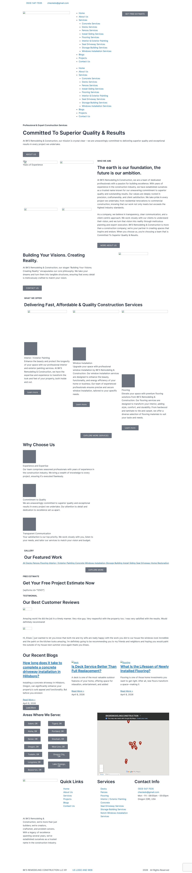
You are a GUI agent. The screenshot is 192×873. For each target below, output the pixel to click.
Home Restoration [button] (160, 563)
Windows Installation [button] (95, 563)
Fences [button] (36, 563)
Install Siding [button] (129, 563)
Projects (83, 58)
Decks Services (89, 27)
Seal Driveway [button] (143, 563)
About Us (83, 16)
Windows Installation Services (96, 51)
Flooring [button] (44, 563)
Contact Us (84, 61)
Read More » (29, 699)
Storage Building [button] (114, 563)
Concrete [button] (80, 563)
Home (82, 13)
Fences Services (90, 30)
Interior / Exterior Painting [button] (62, 563)
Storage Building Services (94, 47)
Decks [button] (29, 563)
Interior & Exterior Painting (95, 40)
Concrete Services (91, 23)
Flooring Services (90, 37)
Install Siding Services (92, 34)
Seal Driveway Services (93, 44)
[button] (31, 707)
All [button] (24, 563)
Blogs (81, 54)
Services (83, 20)
